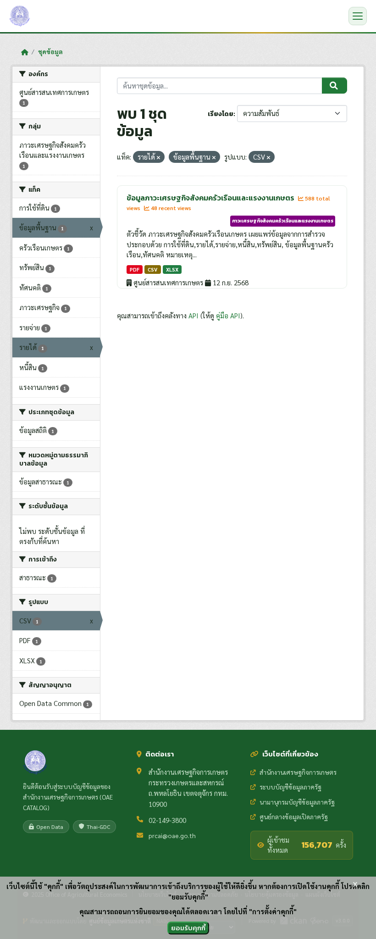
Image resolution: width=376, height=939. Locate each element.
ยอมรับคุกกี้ (188, 927)
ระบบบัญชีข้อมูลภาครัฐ (290, 787)
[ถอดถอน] (158, 157)
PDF (134, 269)
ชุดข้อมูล (50, 51)
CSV (152, 269)
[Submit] (334, 86)
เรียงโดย (220, 114)
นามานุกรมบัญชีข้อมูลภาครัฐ (297, 802)
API (193, 315)
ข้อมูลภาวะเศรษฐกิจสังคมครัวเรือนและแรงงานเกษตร (211, 197)
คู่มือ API (228, 315)
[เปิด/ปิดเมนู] (357, 16)
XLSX (172, 269)
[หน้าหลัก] (24, 52)
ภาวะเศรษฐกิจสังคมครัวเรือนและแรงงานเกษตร (282, 220)
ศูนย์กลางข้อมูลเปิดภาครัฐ (294, 816)
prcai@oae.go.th (172, 835)
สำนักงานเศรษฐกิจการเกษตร (298, 772)
